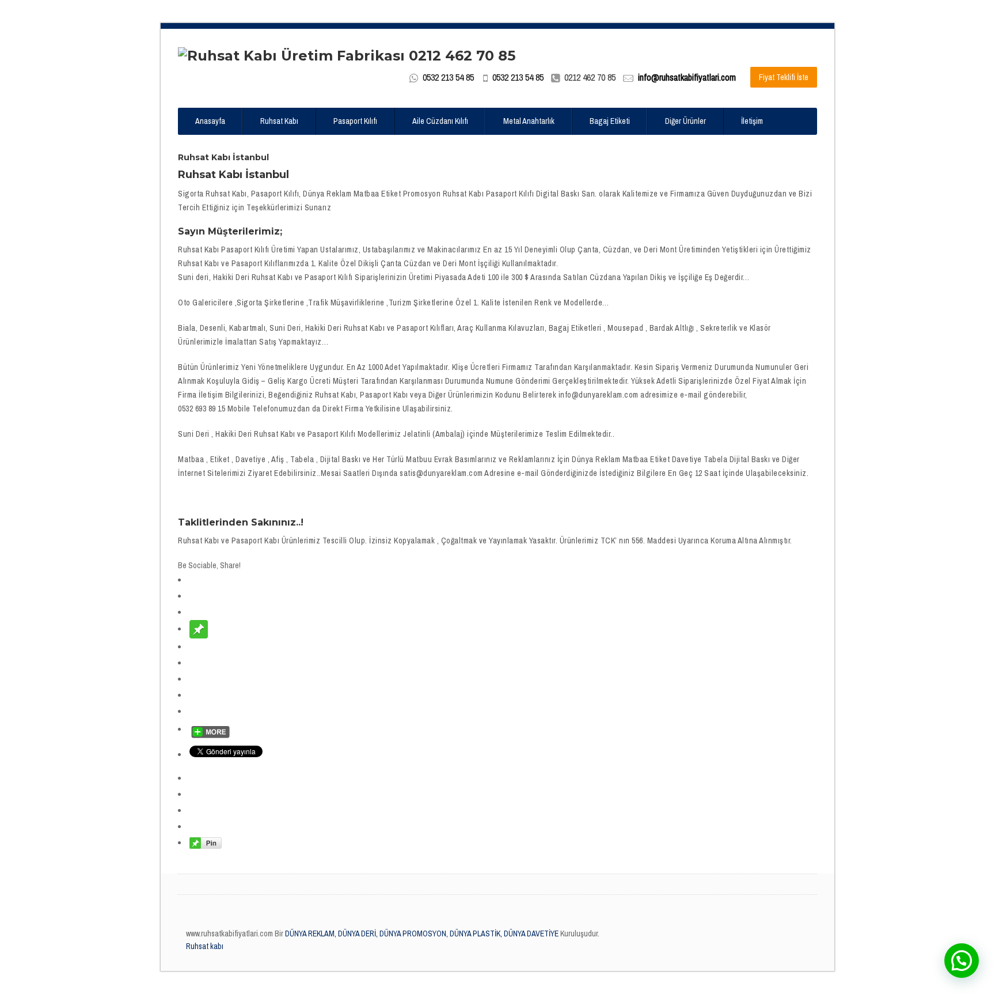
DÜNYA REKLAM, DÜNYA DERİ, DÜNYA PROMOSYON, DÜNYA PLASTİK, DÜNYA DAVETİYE (421, 933)
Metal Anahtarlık (529, 121)
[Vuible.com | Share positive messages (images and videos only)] (198, 628)
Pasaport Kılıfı (355, 121)
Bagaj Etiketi (610, 121)
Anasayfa (210, 121)
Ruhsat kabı (204, 946)
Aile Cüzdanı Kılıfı (440, 121)
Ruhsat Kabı (279, 121)
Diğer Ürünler (685, 121)
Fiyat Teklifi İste (783, 77)
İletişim (752, 121)
